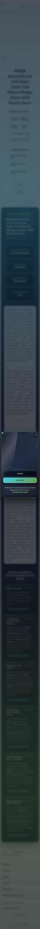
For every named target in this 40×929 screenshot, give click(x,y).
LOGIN (20, 473)
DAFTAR (20, 480)
